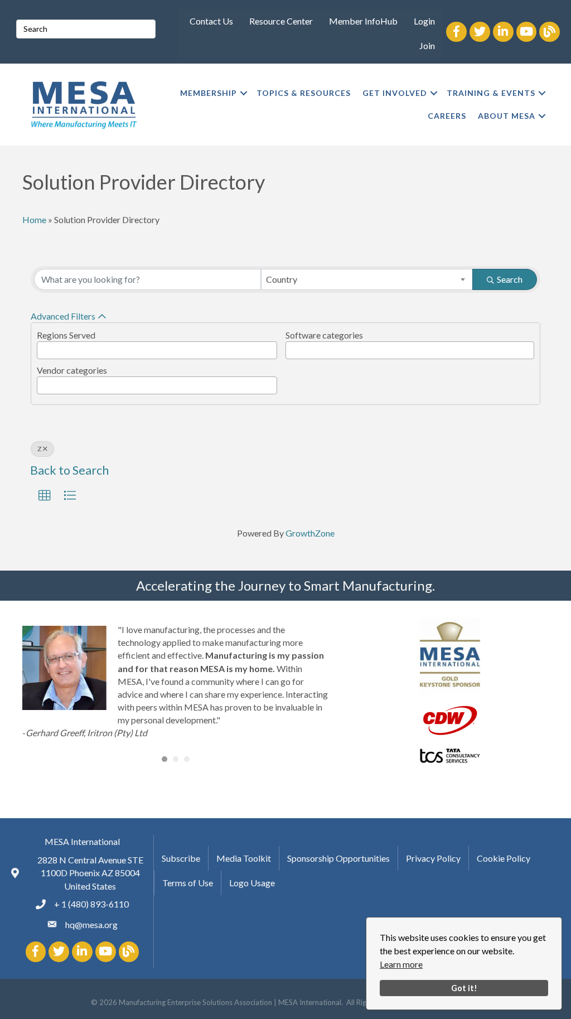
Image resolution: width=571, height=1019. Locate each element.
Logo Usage (252, 882)
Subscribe (181, 858)
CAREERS (447, 115)
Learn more (401, 964)
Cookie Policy (503, 858)
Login (424, 21)
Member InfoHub (363, 21)
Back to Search (69, 470)
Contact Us (211, 21)
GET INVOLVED (394, 93)
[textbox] (43, 347)
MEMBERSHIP (208, 93)
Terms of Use (187, 882)
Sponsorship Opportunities (338, 858)
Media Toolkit (243, 858)
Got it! (464, 988)
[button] (44, 496)
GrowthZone (310, 533)
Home (34, 219)
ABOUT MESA (506, 115)
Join (427, 45)
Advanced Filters (63, 316)
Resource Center (281, 21)
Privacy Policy (433, 858)
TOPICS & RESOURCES (304, 93)
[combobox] (367, 279)
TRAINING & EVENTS (491, 93)
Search (509, 279)
